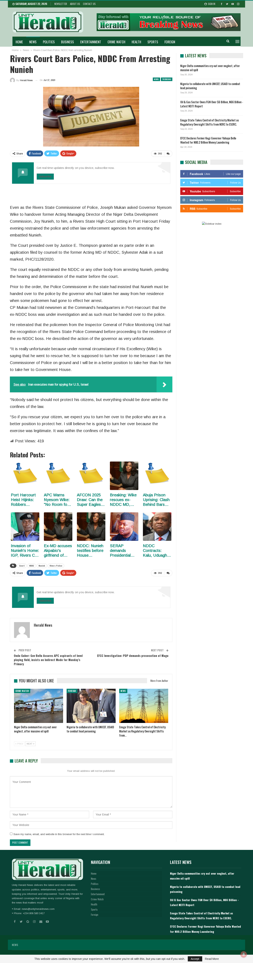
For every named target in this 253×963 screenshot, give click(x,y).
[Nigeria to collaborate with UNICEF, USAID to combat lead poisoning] (91, 706)
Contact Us (89, 4)
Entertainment (90, 41)
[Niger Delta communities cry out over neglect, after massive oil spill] (38, 706)
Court (22, 565)
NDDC (31, 565)
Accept (195, 958)
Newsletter (60, 4)
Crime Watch (116, 41)
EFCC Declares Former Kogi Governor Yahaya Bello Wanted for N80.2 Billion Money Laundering (208, 140)
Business (67, 41)
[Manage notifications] (244, 954)
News (33, 41)
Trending (166, 79)
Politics (49, 41)
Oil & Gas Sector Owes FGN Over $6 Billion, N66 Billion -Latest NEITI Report (211, 104)
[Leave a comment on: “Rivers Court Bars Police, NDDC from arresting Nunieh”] (168, 153)
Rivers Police (56, 565)
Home (19, 41)
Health (136, 41)
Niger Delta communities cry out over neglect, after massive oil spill (210, 67)
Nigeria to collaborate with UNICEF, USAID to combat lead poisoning (210, 85)
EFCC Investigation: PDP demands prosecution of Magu (132, 655)
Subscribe (45, 176)
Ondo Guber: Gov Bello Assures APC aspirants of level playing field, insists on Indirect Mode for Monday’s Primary (48, 659)
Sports (152, 41)
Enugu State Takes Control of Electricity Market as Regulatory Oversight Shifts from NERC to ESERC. (209, 122)
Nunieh (42, 565)
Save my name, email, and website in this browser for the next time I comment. (58, 834)
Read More (212, 958)
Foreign (169, 41)
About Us (75, 4)
